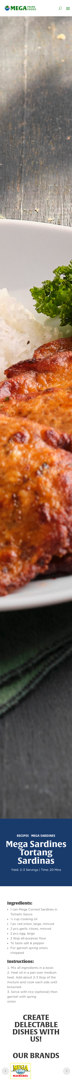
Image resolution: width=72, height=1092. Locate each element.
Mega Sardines (43, 835)
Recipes (23, 835)
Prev (5, 1071)
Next (66, 1071)
